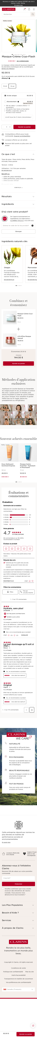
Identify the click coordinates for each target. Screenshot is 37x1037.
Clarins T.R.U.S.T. (17, 220)
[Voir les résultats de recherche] (33, 14)
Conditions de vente (18, 975)
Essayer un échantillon (22, 136)
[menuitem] (24, 9)
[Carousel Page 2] (13, 54)
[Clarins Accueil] (8, 9)
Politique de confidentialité (13, 978)
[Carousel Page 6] (20, 54)
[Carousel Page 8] (23, 54)
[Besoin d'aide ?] (33, 1025)
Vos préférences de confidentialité (18, 989)
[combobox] (18, 117)
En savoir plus (7, 170)
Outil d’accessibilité (19, 982)
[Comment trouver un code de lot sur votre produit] (32, 225)
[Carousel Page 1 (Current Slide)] (12, 54)
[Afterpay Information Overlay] (9, 78)
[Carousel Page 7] (21, 54)
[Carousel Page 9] (24, 54)
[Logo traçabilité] (5, 219)
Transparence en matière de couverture (18, 985)
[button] (18, 154)
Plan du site (29, 978)
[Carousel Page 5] (18, 54)
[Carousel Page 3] (15, 54)
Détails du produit (8, 68)
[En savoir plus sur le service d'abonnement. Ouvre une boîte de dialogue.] (18, 102)
